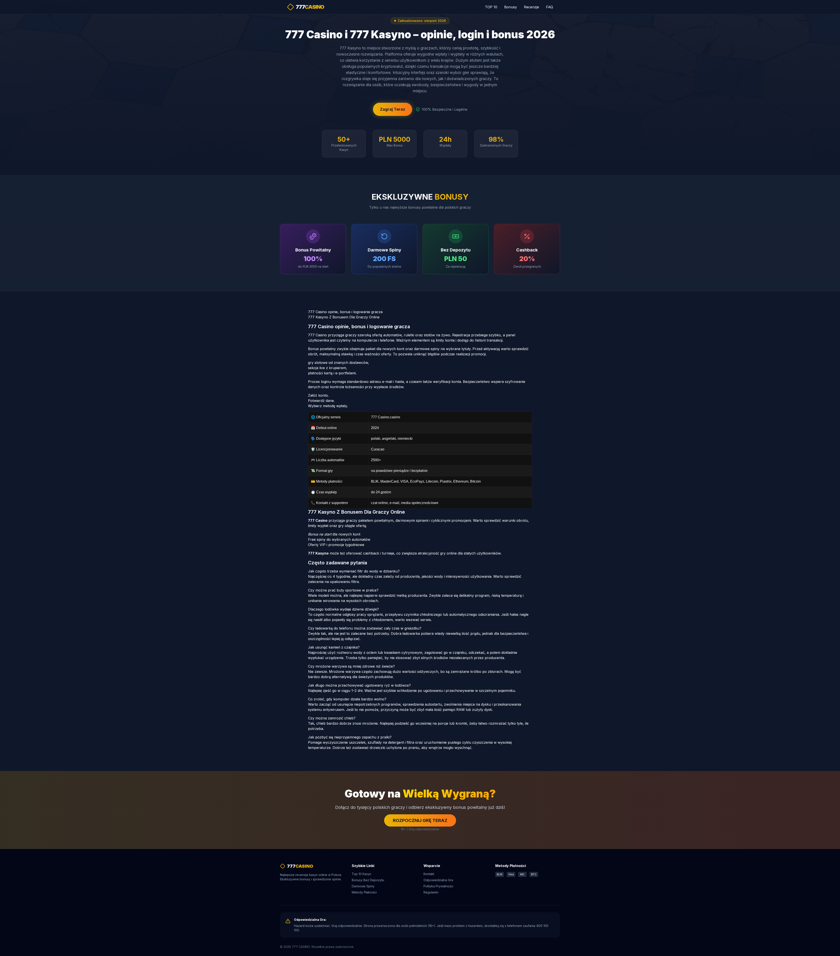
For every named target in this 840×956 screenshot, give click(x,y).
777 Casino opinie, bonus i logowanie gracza (345, 312)
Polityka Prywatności (438, 886)
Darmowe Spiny (363, 886)
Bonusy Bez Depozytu (368, 880)
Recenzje (531, 7)
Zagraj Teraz (392, 109)
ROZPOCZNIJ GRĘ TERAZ (420, 820)
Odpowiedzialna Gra (438, 880)
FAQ (549, 7)
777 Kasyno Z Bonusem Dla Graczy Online (344, 317)
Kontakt (429, 874)
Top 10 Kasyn (361, 874)
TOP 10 (491, 7)
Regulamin (431, 892)
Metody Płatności (364, 892)
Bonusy (510, 7)
